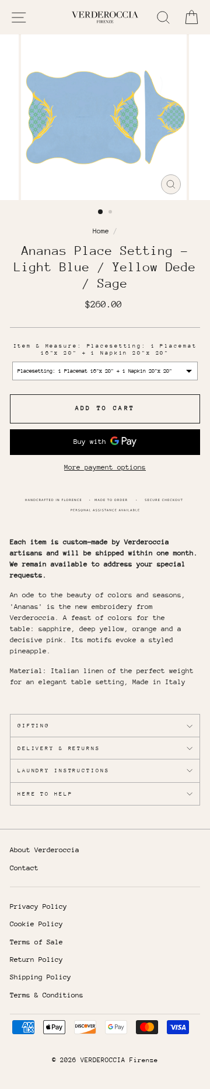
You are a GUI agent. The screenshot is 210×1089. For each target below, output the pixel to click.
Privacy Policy (38, 906)
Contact (24, 868)
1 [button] (101, 212)
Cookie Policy (36, 924)
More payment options (105, 467)
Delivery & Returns (59, 748)
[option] (105, 117)
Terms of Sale (36, 942)
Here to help (45, 793)
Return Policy (36, 959)
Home (101, 231)
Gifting (34, 725)
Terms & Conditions (46, 995)
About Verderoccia (44, 850)
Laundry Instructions (63, 770)
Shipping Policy (40, 977)
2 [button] (111, 213)
